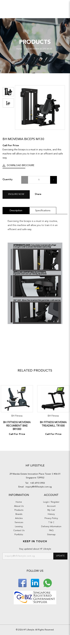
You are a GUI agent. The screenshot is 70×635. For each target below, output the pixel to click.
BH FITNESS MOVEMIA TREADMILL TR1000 (53, 423)
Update (60, 556)
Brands (18, 514)
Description (16, 210)
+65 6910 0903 (37, 483)
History (51, 514)
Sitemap (51, 534)
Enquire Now (16, 194)
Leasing (19, 526)
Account (51, 506)
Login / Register (51, 502)
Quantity (7, 179)
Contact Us (18, 530)
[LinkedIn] (35, 582)
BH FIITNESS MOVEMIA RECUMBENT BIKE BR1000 (17, 425)
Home (19, 49)
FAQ (51, 530)
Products (18, 510)
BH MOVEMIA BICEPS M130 (39, 49)
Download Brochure (20, 165)
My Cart (51, 510)
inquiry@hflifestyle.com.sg (38, 487)
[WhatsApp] (47, 582)
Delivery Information (51, 526)
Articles (19, 518)
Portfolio (18, 534)
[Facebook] (22, 582)
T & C (51, 522)
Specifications (42, 210)
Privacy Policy (51, 518)
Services (19, 522)
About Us (19, 506)
